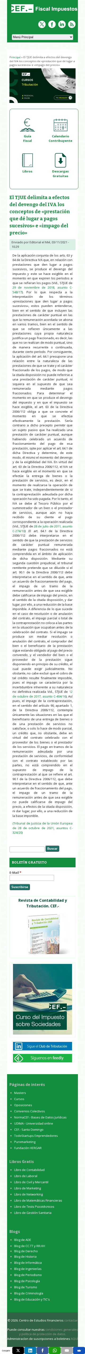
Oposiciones (23, 1105)
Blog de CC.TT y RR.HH (29, 1246)
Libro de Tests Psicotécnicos (34, 1206)
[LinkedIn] (30, 1350)
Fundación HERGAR (28, 1148)
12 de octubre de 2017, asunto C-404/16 (42, 693)
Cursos (19, 1099)
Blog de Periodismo (28, 1275)
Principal (15, 57)
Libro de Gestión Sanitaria (32, 1213)
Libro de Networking (28, 1194)
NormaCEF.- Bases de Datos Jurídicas (40, 1117)
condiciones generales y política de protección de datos (48, 1331)
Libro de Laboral (25, 1176)
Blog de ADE (22, 1240)
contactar (71, 1320)
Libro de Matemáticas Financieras (38, 1200)
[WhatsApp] (55, 1350)
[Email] (67, 1350)
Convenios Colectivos (29, 1111)
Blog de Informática (28, 1262)
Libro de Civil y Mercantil (31, 1182)
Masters (20, 1093)
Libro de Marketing (27, 1188)
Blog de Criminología (28, 1293)
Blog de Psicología (27, 1281)
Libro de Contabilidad (29, 1170)
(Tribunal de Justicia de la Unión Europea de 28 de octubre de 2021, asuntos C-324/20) (42, 828)
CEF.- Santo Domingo (28, 1129)
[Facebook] (43, 1350)
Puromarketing (24, 1142)
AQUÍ (74, 1339)
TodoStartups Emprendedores (36, 1136)
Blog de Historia (25, 1256)
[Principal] (43, 13)
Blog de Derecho (26, 1251)
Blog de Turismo (25, 1287)
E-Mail (15, 872)
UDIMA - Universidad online (33, 1123)
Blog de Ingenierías (28, 1269)
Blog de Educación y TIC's (32, 1299)
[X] (18, 1350)
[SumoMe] (79, 1350)
